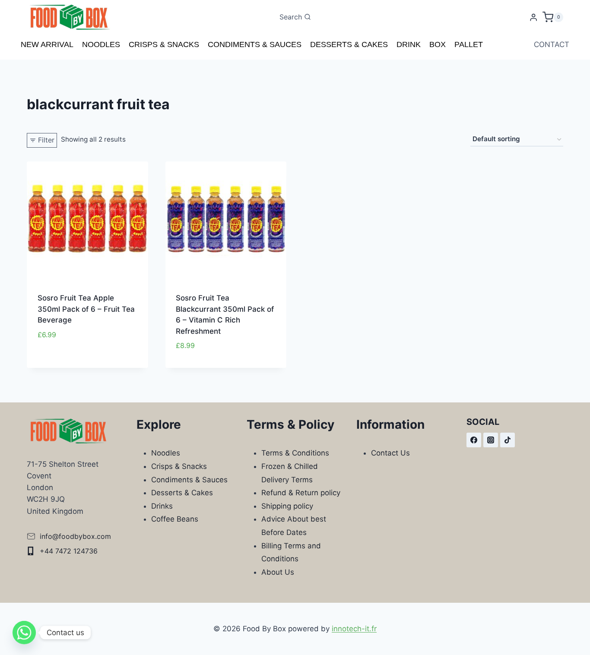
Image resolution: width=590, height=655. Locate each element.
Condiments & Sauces (254, 44)
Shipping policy (287, 506)
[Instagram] (490, 440)
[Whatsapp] (24, 632)
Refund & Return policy (300, 492)
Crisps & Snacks (164, 44)
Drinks (162, 506)
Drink (409, 44)
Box (437, 44)
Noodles (101, 44)
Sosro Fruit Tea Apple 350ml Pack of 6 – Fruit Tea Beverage (86, 309)
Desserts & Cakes (349, 44)
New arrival (47, 44)
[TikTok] (507, 440)
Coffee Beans (174, 519)
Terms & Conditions (295, 453)
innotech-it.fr (354, 628)
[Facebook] (473, 440)
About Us (277, 572)
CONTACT (551, 44)
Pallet (468, 44)
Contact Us (390, 453)
